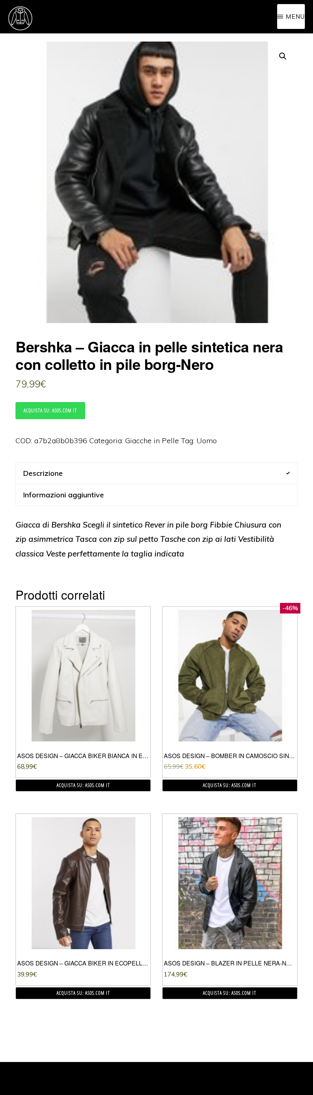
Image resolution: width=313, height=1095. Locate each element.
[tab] (156, 473)
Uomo (206, 440)
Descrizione (43, 473)
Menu (295, 16)
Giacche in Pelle (152, 440)
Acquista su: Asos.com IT (50, 410)
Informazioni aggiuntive (63, 494)
